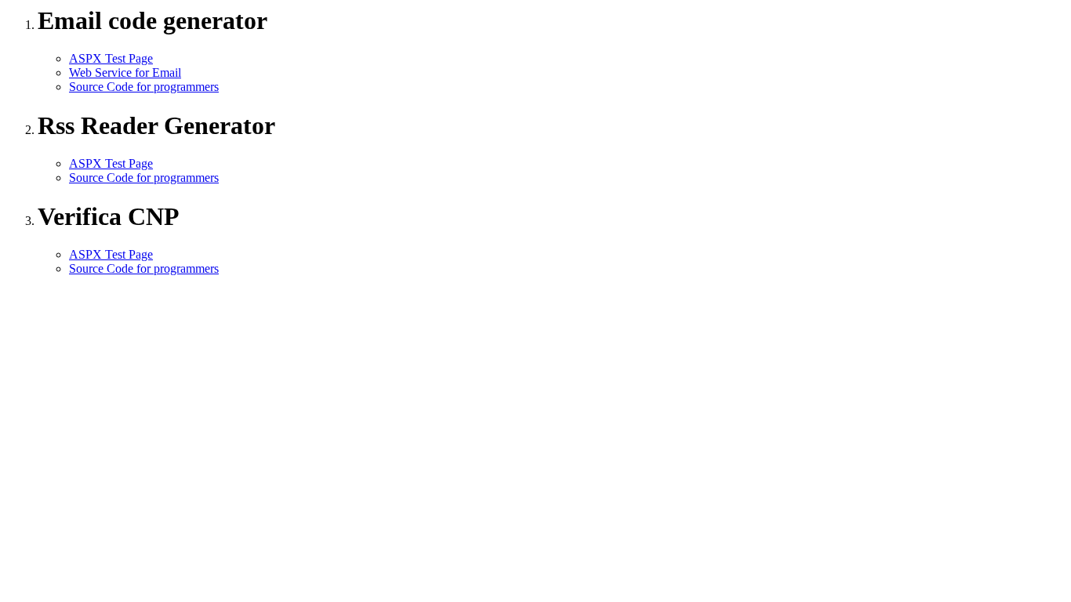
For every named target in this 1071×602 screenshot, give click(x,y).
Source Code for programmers (144, 86)
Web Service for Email (125, 72)
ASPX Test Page (111, 58)
